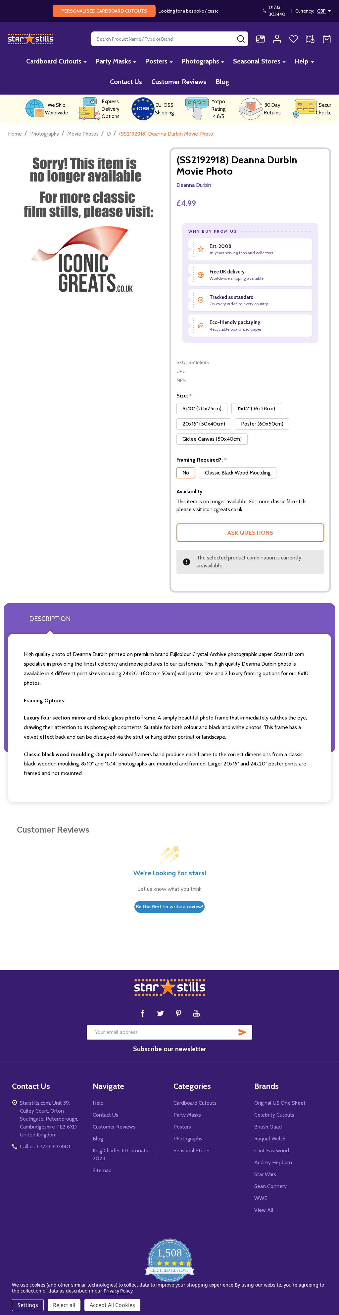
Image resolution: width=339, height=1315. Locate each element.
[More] (85, 61)
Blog (222, 82)
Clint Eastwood (271, 1150)
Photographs (200, 61)
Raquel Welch (269, 1138)
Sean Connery (270, 1186)
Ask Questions (250, 532)
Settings (28, 1305)
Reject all (64, 1305)
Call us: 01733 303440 (45, 1146)
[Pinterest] (178, 1013)
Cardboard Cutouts (53, 61)
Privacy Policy (118, 1291)
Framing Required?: (201, 460)
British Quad (268, 1127)
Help (301, 61)
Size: (184, 395)
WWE (260, 1198)
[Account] (277, 39)
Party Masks (113, 61)
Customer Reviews (178, 82)
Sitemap (102, 1170)
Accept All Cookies (112, 1305)
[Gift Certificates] (260, 39)
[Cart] (326, 39)
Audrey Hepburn (273, 1162)
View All (263, 1210)
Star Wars (265, 1174)
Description (50, 619)
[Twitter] (161, 1013)
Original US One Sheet (280, 1103)
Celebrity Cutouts (274, 1115)
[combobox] (169, 38)
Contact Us (126, 82)
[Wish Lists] (293, 39)
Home (15, 134)
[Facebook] (143, 1013)
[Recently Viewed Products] (310, 39)
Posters (156, 61)
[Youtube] (196, 1013)
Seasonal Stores (256, 61)
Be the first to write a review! (169, 907)
